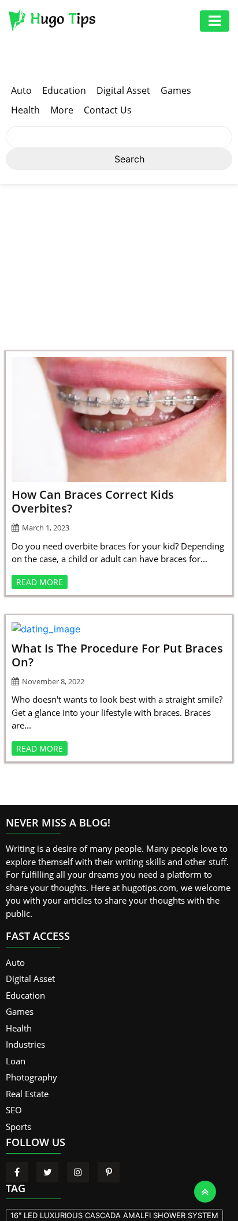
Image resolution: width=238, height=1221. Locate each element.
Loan (15, 1061)
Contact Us (108, 110)
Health (25, 110)
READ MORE (39, 582)
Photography (31, 1077)
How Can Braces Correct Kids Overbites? (93, 501)
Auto (21, 90)
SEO (14, 1110)
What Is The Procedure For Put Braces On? (117, 655)
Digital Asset (123, 90)
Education (64, 90)
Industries (25, 1044)
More (61, 110)
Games (176, 90)
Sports (18, 1126)
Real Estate (27, 1093)
